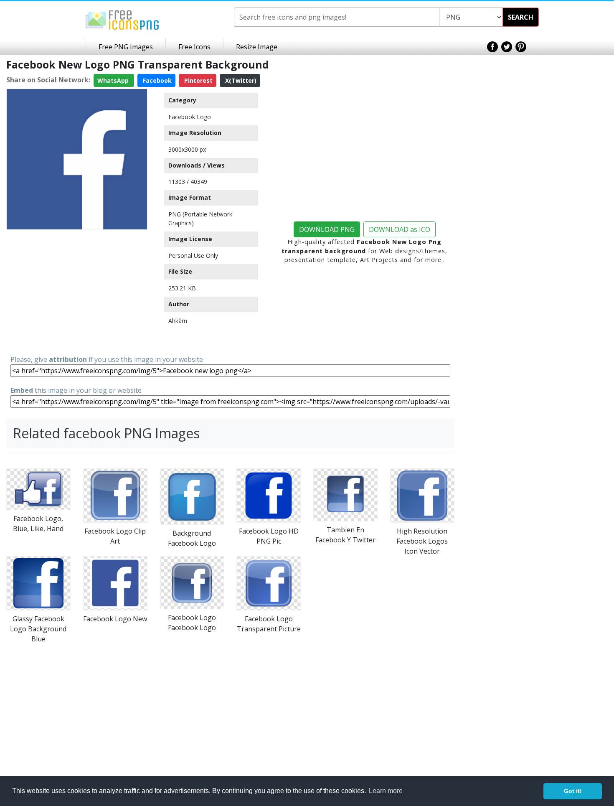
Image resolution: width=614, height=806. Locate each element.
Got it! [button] (573, 791)
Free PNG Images (126, 46)
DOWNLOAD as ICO (399, 229)
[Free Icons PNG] (122, 19)
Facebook (156, 80)
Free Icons (194, 46)
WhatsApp (113, 80)
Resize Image (256, 46)
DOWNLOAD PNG (327, 229)
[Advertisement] (76, 291)
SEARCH (520, 17)
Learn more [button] (386, 790)
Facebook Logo (189, 117)
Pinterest (198, 80)
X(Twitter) (239, 80)
